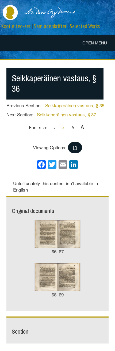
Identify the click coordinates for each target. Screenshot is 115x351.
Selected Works (85, 26)
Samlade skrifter (50, 26)
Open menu (94, 43)
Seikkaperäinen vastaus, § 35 (74, 105)
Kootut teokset (16, 26)
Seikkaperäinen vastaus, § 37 (66, 114)
